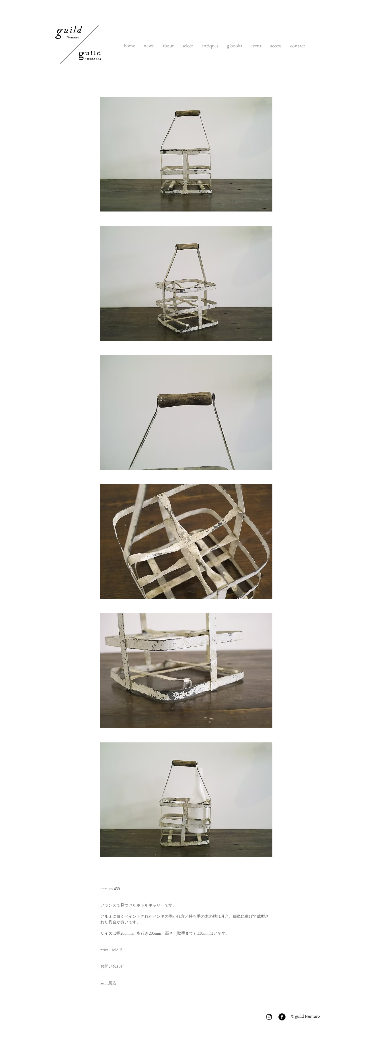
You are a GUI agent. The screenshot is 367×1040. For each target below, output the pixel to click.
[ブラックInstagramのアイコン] (269, 1016)
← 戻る (108, 983)
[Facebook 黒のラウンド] (282, 1016)
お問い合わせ (112, 966)
